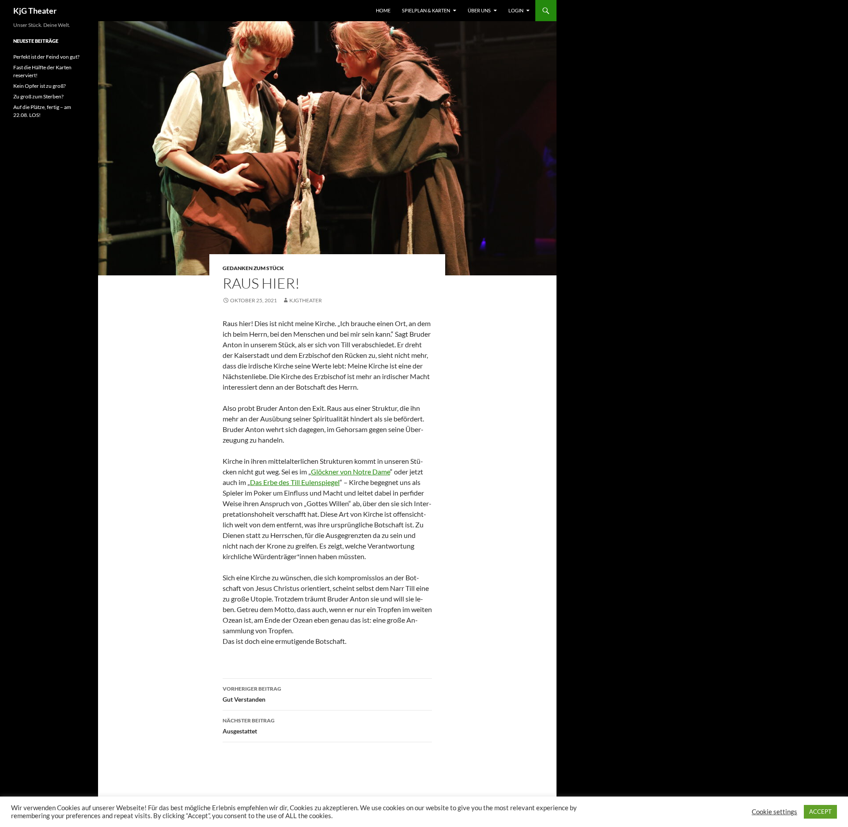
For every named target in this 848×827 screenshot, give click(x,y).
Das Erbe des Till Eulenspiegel (295, 482)
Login (515, 10)
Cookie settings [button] (774, 812)
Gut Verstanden (252, 694)
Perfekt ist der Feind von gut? (46, 56)
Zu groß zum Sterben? (38, 96)
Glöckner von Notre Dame (350, 471)
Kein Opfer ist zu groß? (39, 86)
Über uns (479, 10)
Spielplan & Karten (426, 10)
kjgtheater (305, 300)
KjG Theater (35, 10)
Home (383, 10)
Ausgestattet (249, 726)
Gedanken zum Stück (253, 268)
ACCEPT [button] (820, 811)
